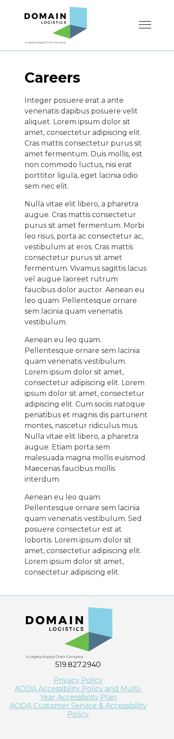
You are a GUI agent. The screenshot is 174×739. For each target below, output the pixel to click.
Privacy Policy (78, 680)
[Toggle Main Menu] (145, 24)
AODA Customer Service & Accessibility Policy (78, 709)
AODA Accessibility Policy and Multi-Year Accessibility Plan (78, 692)
